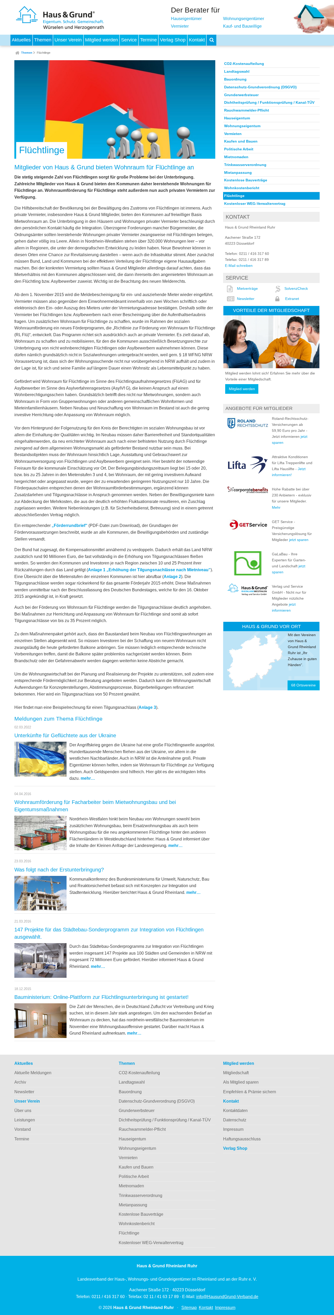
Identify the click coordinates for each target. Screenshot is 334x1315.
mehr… (88, 778)
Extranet (292, 299)
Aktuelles (21, 39)
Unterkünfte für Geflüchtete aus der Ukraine (65, 735)
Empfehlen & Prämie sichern (249, 1092)
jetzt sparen (298, 540)
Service (129, 39)
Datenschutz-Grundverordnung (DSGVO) (260, 87)
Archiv (20, 1082)
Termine (148, 39)
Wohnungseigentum (242, 126)
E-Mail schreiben (239, 265)
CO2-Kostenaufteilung (244, 64)
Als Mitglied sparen (241, 1082)
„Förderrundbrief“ (69, 525)
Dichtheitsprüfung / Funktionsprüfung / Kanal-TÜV (269, 102)
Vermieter (180, 26)
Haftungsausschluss (242, 1139)
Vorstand (22, 1129)
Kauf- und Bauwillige (242, 26)
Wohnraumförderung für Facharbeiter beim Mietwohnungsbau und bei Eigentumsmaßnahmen (95, 805)
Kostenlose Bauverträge (245, 180)
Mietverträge (247, 288)
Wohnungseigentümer (243, 18)
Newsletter (245, 299)
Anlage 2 (172, 576)
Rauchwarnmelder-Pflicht (246, 110)
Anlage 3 (147, 707)
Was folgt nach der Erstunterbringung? (59, 869)
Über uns (22, 1110)
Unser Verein (68, 39)
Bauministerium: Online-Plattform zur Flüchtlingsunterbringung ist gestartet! (101, 997)
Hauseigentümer (186, 18)
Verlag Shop (173, 39)
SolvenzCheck (296, 288)
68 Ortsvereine (303, 685)
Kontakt (197, 39)
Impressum (233, 1129)
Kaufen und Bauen (241, 141)
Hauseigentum (237, 118)
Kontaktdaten (235, 1110)
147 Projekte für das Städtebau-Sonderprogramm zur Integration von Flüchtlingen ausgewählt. (109, 933)
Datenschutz (234, 1120)
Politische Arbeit (238, 149)
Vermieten (233, 134)
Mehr (276, 507)
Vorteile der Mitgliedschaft (271, 310)
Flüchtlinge (43, 52)
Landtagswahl (236, 71)
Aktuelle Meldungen (32, 1073)
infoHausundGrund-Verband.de (227, 1296)
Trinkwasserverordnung (245, 165)
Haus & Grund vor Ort (271, 626)
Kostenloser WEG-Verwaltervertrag (254, 203)
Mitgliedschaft (236, 1073)
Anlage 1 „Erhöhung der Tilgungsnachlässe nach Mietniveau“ (149, 570)
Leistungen (24, 1120)
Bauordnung (235, 79)
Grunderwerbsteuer (241, 95)
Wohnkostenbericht (241, 188)
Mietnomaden (236, 157)
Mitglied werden (101, 39)
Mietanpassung (238, 172)
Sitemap (189, 1307)
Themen (42, 39)
